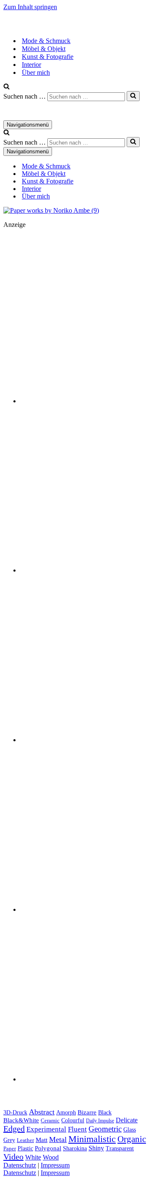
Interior (31, 64)
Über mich (36, 72)
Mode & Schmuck (46, 40)
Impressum (55, 1165)
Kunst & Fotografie (47, 56)
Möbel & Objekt (43, 48)
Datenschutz (19, 1165)
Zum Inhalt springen (30, 6)
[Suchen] (6, 87)
